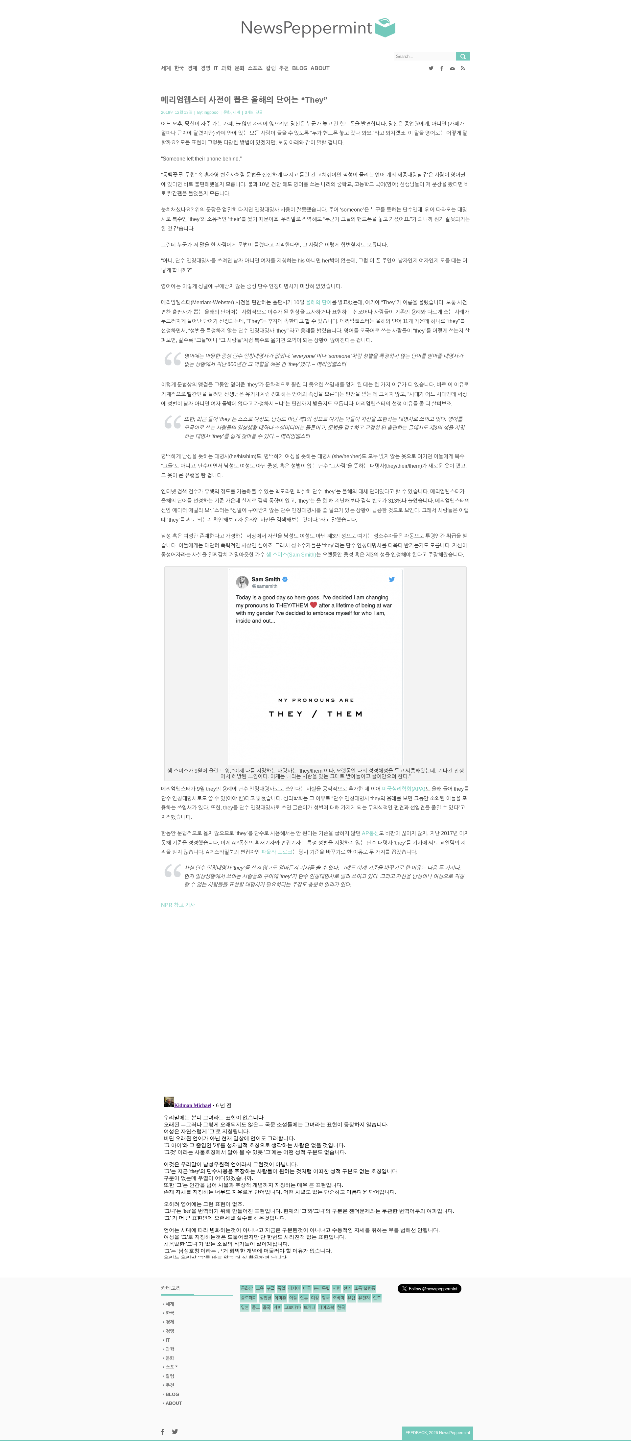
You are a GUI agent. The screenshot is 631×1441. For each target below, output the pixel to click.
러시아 (294, 1288)
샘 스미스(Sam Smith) (291, 555)
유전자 (364, 1298)
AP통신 (370, 833)
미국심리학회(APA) (403, 789)
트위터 (310, 1307)
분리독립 (322, 1288)
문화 (240, 68)
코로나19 (292, 1307)
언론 (304, 1298)
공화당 (247, 1288)
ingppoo (211, 112)
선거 (347, 1288)
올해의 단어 (319, 302)
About (320, 68)
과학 (226, 68)
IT (216, 68)
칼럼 (271, 68)
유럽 (351, 1298)
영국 (326, 1298)
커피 (277, 1307)
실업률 (265, 1298)
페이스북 (326, 1307)
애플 (293, 1298)
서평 (336, 1288)
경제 (192, 68)
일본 (245, 1307)
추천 (284, 68)
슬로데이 (249, 1298)
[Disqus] (315, 1005)
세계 (166, 68)
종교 (256, 1307)
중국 (266, 1307)
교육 (260, 1288)
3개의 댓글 (254, 112)
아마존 (280, 1298)
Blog (299, 68)
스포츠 (255, 68)
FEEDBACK (416, 1432)
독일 (281, 1288)
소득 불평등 (364, 1288)
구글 (270, 1288)
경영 (205, 68)
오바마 (338, 1298)
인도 (377, 1298)
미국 (307, 1288)
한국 (179, 68)
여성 (315, 1298)
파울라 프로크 (276, 852)
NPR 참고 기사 (178, 905)
